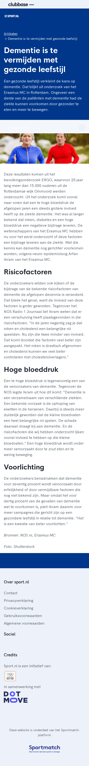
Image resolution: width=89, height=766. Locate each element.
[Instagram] (13, 644)
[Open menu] (81, 16)
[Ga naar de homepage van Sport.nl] (12, 16)
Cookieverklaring (18, 608)
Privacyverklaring (18, 600)
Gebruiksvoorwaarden (23, 615)
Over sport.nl (16, 582)
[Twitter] (21, 644)
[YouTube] (28, 644)
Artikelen (11, 34)
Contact (10, 592)
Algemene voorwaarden (24, 623)
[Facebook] (6, 644)
